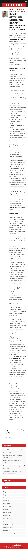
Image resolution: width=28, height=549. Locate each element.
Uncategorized (7, 536)
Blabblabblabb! (14, 5)
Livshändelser (7, 512)
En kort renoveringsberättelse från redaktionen (7, 435)
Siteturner (21, 547)
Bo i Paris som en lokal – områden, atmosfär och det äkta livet (12, 456)
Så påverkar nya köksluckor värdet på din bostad (13, 462)
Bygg (4, 492)
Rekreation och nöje (8, 527)
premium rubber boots (16, 39)
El (3, 498)
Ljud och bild (6, 515)
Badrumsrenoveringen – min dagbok (20, 433)
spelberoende (16, 358)
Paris (4, 521)
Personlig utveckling (9, 524)
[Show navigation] (26, 1)
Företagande (6, 500)
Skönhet (5, 530)
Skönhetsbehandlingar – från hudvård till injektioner (13, 451)
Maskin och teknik (8, 518)
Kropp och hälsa (20, 10)
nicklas (4, 17)
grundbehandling (14, 225)
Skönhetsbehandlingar (9, 533)
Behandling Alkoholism (16, 207)
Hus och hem (12, 10)
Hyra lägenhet (7, 506)
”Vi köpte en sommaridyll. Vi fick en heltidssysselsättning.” (12, 473)
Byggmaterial (7, 495)
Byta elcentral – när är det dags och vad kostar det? (14, 467)
